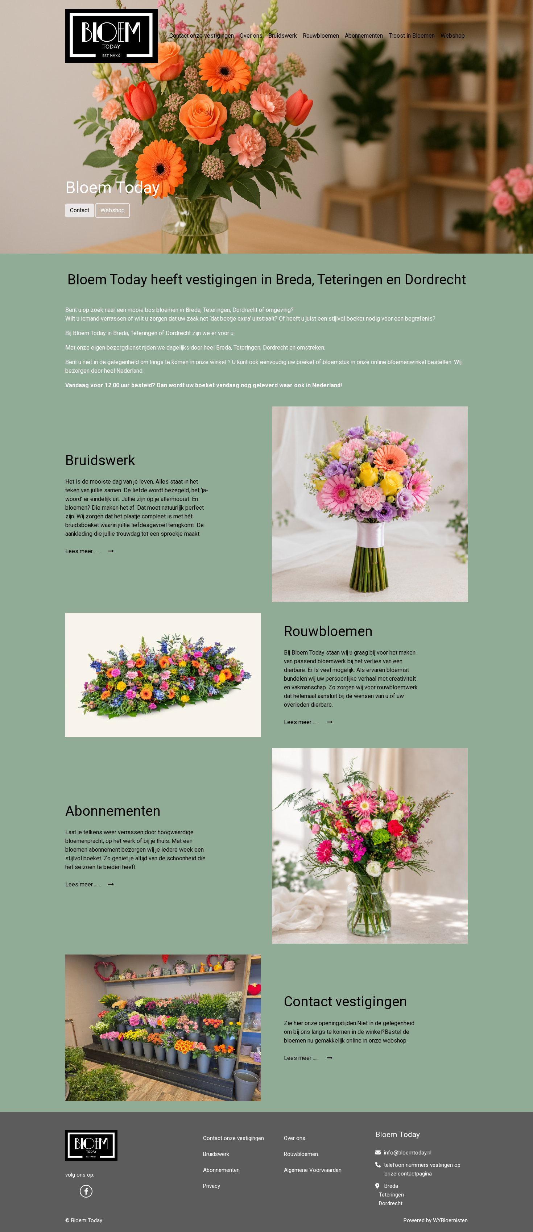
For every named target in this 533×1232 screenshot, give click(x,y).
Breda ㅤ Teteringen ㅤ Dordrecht (389, 1195)
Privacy (211, 1186)
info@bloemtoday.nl (407, 1152)
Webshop (453, 35)
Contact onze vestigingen (201, 35)
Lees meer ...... (83, 551)
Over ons (251, 35)
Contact (79, 210)
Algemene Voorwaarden (313, 1170)
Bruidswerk (282, 35)
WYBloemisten (450, 1220)
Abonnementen (364, 35)
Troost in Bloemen (412, 35)
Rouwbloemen (321, 35)
